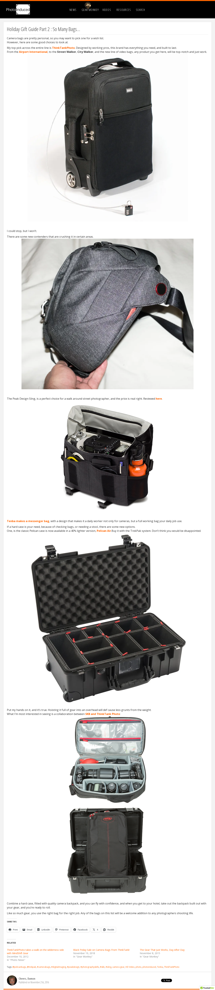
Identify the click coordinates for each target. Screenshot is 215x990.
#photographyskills (89, 967)
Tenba (160, 967)
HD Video (130, 967)
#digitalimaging (58, 967)
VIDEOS (106, 10)
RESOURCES (124, 10)
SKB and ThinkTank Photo (102, 714)
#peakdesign (73, 967)
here (159, 398)
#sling (108, 967)
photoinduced (149, 967)
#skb (102, 967)
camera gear (118, 967)
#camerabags (43, 967)
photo (138, 967)
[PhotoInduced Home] (18, 9)
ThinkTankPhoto (63, 48)
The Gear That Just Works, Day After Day (162, 949)
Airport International (33, 52)
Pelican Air (104, 531)
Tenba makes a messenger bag (28, 521)
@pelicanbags (19, 967)
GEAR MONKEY (90, 10)
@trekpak (31, 967)
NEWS (73, 10)
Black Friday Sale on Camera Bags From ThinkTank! (101, 949)
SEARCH (140, 10)
